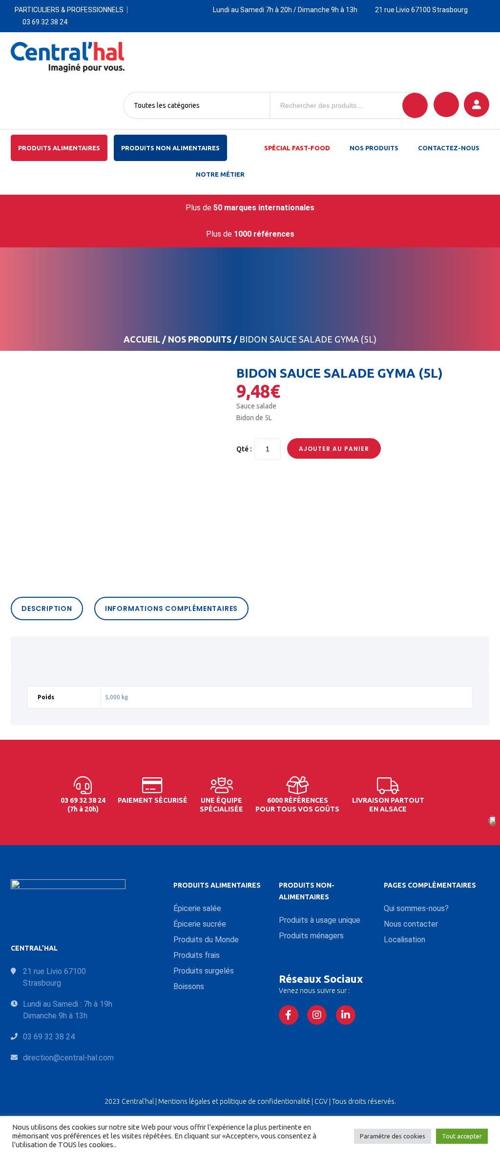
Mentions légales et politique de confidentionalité (235, 1101)
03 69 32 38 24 (44, 22)
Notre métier (220, 174)
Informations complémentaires (171, 608)
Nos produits (374, 147)
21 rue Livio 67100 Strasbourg (421, 10)
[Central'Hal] (68, 57)
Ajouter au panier (334, 449)
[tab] (49, 608)
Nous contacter (411, 924)
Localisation (404, 939)
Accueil (142, 339)
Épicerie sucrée (199, 924)
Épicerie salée (197, 908)
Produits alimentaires (59, 147)
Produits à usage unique (319, 920)
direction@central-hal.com (68, 1057)
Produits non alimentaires (170, 147)
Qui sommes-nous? (416, 908)
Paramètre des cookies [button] (392, 1136)
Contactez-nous (448, 147)
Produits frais (196, 955)
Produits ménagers (311, 935)
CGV (321, 1101)
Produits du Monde (206, 939)
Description (46, 608)
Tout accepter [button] (462, 1136)
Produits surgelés (203, 970)
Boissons (188, 986)
